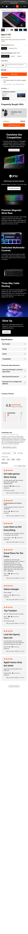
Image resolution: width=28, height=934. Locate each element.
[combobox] (20, 466)
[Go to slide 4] (16, 30)
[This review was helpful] (20, 493)
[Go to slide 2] (7, 30)
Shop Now (5, 98)
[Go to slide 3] (12, 30)
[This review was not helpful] (22, 493)
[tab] (13, 6)
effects (18, 459)
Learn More (7, 332)
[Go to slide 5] (20, 30)
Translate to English (9, 490)
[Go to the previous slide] (2, 2)
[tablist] (13, 6)
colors (3, 459)
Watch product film (14, 150)
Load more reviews (14, 686)
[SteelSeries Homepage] (7, 6)
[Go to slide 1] (3, 30)
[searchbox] (7, 453)
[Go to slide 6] (25, 30)
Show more (4, 463)
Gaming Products (5, 10)
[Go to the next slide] (26, 2)
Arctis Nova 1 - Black (16, 111)
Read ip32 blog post (15, 189)
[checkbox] (3, 110)
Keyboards (13, 10)
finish (8, 459)
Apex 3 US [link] (19, 10)
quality (13, 459)
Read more (10, 571)
